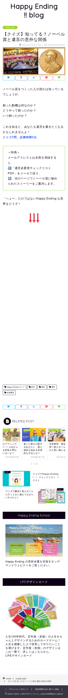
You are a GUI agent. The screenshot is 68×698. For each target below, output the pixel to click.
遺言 (53, 387)
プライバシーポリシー (19, 689)
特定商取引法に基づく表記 (47, 689)
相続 (43, 387)
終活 (33, 387)
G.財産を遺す (10, 27)
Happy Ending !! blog (34, 10)
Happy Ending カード (15, 387)
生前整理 (10, 393)
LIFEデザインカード (18, 655)
